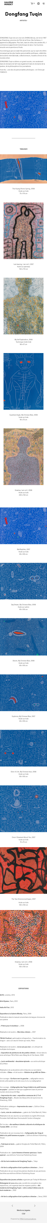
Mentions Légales (23, 1210)
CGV (23, 1214)
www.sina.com (16, 1183)
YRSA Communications (28, 1219)
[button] (33, 3)
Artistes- (23, 20)
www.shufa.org (26, 1081)
